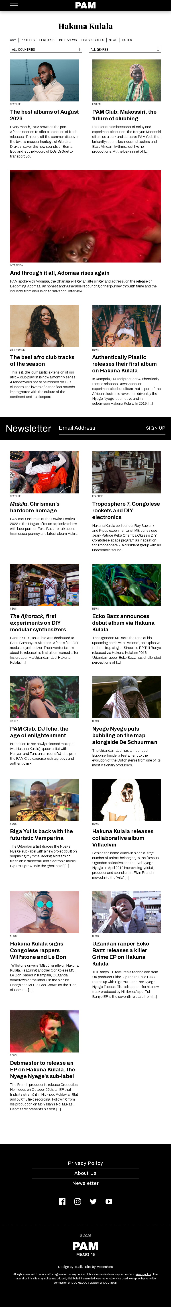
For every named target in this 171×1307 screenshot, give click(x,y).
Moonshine (104, 1267)
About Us (85, 1173)
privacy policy (143, 1274)
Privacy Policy (85, 1163)
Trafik (78, 1267)
